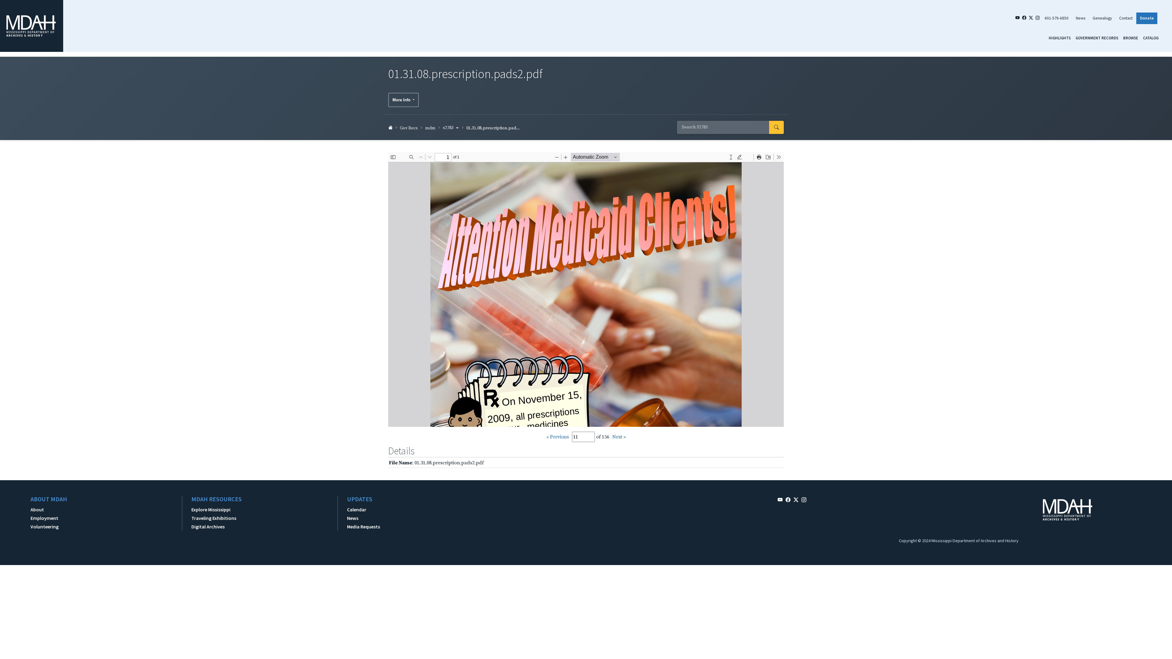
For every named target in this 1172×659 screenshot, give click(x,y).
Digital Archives (208, 527)
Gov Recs (409, 128)
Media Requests (363, 527)
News (1080, 18)
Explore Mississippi (210, 509)
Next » (619, 437)
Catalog (1151, 37)
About (37, 509)
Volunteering (45, 527)
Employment (44, 518)
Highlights (1060, 37)
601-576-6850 (1057, 18)
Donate (1147, 18)
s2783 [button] (448, 128)
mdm (430, 128)
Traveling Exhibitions (213, 518)
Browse (1130, 37)
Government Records (1097, 37)
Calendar (356, 509)
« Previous (557, 437)
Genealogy (1102, 18)
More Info (402, 100)
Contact (1126, 18)
